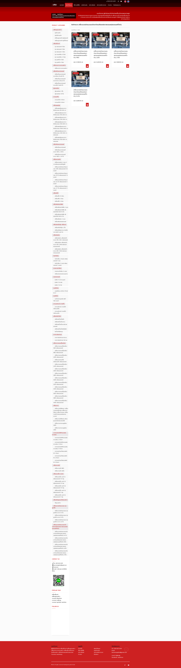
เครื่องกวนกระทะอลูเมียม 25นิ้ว (60, 429)
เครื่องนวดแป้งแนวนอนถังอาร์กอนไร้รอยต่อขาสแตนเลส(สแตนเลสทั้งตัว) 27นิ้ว (60, 553)
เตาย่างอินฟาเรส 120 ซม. (61, 340)
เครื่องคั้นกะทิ (56, 43)
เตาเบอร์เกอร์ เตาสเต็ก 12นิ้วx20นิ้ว (59, 308)
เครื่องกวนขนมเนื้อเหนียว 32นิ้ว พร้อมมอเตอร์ (60, 383)
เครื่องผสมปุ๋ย (56, 105)
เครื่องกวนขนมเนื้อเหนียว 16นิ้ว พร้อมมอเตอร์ (60, 347)
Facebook (55, 567)
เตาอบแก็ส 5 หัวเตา (60, 102)
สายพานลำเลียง (57, 268)
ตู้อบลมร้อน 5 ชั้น (59, 91)
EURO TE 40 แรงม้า (60, 280)
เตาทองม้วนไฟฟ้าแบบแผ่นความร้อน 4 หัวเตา (60, 448)
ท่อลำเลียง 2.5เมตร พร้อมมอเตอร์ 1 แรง (60, 260)
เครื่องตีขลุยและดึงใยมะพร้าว (60, 500)
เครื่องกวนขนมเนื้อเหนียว (59, 343)
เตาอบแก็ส (56, 97)
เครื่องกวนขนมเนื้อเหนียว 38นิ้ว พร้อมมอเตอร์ (60, 397)
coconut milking (56, 600)
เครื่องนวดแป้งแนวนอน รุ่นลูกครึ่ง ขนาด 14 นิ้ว (60, 512)
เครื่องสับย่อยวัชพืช (58, 204)
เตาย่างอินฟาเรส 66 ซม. (61, 337)
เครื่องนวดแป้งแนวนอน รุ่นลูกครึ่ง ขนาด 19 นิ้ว (60, 516)
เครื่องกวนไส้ (56, 465)
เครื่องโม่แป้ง (56, 235)
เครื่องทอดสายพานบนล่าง (61, 274)
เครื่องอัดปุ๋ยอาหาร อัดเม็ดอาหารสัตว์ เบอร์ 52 (60, 231)
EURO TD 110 (58, 285)
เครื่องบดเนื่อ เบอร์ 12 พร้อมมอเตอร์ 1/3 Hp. (59, 478)
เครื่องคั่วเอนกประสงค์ (58, 71)
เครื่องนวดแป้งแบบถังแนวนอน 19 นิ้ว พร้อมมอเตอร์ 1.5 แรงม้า (60, 175)
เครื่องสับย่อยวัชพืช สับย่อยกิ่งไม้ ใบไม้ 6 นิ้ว (59, 215)
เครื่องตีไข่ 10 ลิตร (59, 196)
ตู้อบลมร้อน (56, 88)
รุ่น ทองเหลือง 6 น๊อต (60, 54)
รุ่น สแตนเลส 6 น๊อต (60, 49)
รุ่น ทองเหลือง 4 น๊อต (60, 57)
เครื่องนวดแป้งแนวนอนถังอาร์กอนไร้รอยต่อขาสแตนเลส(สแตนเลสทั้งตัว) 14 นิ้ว (60, 533)
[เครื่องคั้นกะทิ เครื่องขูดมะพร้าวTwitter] (128, 665)
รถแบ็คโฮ (55, 296)
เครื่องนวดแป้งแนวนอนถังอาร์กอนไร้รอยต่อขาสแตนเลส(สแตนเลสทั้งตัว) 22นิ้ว (60, 546)
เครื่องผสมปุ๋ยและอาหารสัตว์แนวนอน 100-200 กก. (60, 114)
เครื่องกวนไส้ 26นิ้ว (59, 471)
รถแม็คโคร (55, 288)
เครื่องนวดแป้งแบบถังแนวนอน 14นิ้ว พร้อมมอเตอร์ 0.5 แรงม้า (60, 169)
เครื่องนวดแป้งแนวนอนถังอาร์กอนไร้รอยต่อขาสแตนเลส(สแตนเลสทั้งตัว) (60, 526)
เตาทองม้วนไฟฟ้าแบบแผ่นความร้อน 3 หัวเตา (60, 443)
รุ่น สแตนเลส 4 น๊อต (60, 52)
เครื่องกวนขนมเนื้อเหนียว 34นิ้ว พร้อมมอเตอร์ (60, 388)
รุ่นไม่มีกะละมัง (58, 35)
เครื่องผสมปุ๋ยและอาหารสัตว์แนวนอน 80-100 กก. (59, 109)
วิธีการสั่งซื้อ (77, 5)
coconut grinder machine (59, 602)
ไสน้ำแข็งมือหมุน (59, 331)
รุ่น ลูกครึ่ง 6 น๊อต (59, 60)
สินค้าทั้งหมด (69, 5)
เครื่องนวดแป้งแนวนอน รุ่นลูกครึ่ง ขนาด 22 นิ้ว (60, 521)
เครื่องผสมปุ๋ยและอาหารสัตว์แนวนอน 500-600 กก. (60, 123)
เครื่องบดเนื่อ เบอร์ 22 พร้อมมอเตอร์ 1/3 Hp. (59, 482)
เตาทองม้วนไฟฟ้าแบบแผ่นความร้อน (59, 434)
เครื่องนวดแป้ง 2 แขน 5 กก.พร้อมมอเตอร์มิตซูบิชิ (60, 163)
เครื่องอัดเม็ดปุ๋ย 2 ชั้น (60, 227)
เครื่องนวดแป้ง (57, 159)
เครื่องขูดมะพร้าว (57, 30)
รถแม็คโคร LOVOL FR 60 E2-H (60, 292)
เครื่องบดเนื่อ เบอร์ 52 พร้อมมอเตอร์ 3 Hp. (59, 496)
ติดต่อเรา (96, 654)
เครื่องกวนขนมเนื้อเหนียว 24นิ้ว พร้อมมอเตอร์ (60, 365)
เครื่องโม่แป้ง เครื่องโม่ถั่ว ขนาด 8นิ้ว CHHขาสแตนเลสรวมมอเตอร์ (60, 251)
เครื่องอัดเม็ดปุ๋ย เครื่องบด (59, 224)
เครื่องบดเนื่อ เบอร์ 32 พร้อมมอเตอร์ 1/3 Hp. (59, 487)
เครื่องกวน (56, 405)
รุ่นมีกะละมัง (57, 33)
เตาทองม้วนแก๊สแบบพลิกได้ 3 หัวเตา (60, 461)
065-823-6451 (112, 1)
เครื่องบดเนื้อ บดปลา (58, 474)
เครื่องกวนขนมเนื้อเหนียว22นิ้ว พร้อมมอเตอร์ (59, 361)
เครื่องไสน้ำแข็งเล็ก (59, 319)
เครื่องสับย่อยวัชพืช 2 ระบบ (61, 207)
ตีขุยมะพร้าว (58, 503)
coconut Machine (57, 598)
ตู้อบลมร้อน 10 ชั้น (59, 94)
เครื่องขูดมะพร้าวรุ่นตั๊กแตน (61, 40)
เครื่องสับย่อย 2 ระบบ (60, 219)
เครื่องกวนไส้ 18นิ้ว (59, 468)
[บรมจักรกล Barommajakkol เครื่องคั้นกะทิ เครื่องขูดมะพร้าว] (54, 5)
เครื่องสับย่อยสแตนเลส (60, 221)
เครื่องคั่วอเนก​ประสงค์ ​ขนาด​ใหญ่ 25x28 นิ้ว (59, 75)
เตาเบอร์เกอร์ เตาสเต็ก (59, 304)
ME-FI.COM (72, 664)
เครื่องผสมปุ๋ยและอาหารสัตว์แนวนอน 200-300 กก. (60, 118)
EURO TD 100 (58, 282)
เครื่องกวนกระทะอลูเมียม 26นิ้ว (60, 424)
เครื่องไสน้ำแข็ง (57, 316)
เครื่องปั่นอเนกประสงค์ (58, 144)
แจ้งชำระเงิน (84, 5)
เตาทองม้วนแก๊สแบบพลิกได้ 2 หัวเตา (60, 457)
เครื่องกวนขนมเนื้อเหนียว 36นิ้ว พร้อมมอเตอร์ (60, 392)
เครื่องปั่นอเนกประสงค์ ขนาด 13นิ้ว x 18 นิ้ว (59, 151)
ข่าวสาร (110, 5)
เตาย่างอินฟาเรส (57, 334)
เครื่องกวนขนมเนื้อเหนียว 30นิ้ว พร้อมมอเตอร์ (60, 379)
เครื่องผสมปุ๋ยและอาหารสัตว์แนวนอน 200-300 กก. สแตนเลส (60, 133)
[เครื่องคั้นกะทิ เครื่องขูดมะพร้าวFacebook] (125, 665)
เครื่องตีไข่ (55, 193)
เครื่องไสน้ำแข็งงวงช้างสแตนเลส (60, 325)
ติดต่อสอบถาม (117, 5)
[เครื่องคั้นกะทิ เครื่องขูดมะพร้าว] (118, 1)
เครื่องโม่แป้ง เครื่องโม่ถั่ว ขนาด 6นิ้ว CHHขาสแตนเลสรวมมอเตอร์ (60, 244)
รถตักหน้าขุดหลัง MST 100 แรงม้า (59, 300)
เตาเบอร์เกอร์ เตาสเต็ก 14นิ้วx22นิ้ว (59, 312)
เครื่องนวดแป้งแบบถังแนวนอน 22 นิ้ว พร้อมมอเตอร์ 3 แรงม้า (60, 182)
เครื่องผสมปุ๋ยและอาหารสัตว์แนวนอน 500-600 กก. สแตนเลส (60, 139)
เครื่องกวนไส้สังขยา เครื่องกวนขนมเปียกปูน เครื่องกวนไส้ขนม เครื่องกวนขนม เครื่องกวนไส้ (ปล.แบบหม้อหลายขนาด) (60, 412)
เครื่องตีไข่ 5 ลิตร (59, 199)
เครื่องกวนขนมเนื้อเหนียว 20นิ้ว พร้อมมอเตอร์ (60, 356)
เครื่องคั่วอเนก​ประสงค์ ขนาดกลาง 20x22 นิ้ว (59, 80)
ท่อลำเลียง (56, 256)
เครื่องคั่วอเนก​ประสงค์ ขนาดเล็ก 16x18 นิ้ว (59, 84)
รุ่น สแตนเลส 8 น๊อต (60, 46)
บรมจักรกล (120, 657)
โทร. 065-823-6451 (58, 563)
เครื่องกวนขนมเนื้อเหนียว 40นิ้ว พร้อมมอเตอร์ (60, 401)
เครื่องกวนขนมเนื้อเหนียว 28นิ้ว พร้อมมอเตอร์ (60, 374)
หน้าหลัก (62, 5)
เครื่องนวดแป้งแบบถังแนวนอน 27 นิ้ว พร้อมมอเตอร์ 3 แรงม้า (60, 188)
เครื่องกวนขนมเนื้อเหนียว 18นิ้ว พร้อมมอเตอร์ (60, 351)
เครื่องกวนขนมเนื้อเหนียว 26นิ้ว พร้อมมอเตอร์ (60, 370)
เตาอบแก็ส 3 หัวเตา (60, 100)
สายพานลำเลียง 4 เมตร (61, 271)
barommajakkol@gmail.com (60, 565)
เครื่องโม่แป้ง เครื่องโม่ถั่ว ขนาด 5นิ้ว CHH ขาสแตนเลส (60, 239)
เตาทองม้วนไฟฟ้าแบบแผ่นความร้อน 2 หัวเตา (60, 438)
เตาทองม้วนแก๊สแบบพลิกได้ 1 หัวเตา (60, 452)
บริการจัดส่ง (92, 5)
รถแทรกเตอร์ (56, 277)
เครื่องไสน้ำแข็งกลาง (60, 322)
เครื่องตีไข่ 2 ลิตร (59, 201)
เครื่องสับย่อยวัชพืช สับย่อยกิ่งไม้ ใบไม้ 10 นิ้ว (59, 211)
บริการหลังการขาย (101, 5)
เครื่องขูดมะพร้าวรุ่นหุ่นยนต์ (61, 38)
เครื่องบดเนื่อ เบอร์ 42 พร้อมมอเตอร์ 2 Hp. (59, 491)
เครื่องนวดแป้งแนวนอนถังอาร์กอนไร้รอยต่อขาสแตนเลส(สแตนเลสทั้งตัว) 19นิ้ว (60, 540)
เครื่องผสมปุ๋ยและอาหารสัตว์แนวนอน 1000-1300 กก (60, 127)
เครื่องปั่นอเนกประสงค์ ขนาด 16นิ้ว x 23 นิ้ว (59, 155)
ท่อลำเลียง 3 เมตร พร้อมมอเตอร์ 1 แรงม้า (60, 264)
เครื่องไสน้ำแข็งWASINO (61, 329)
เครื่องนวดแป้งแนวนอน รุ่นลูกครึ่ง (59, 507)
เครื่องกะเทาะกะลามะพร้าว (59, 65)
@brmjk (118, 655)
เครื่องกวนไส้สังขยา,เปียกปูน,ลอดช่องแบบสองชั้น (60, 420)
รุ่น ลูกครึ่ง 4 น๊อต (59, 62)
